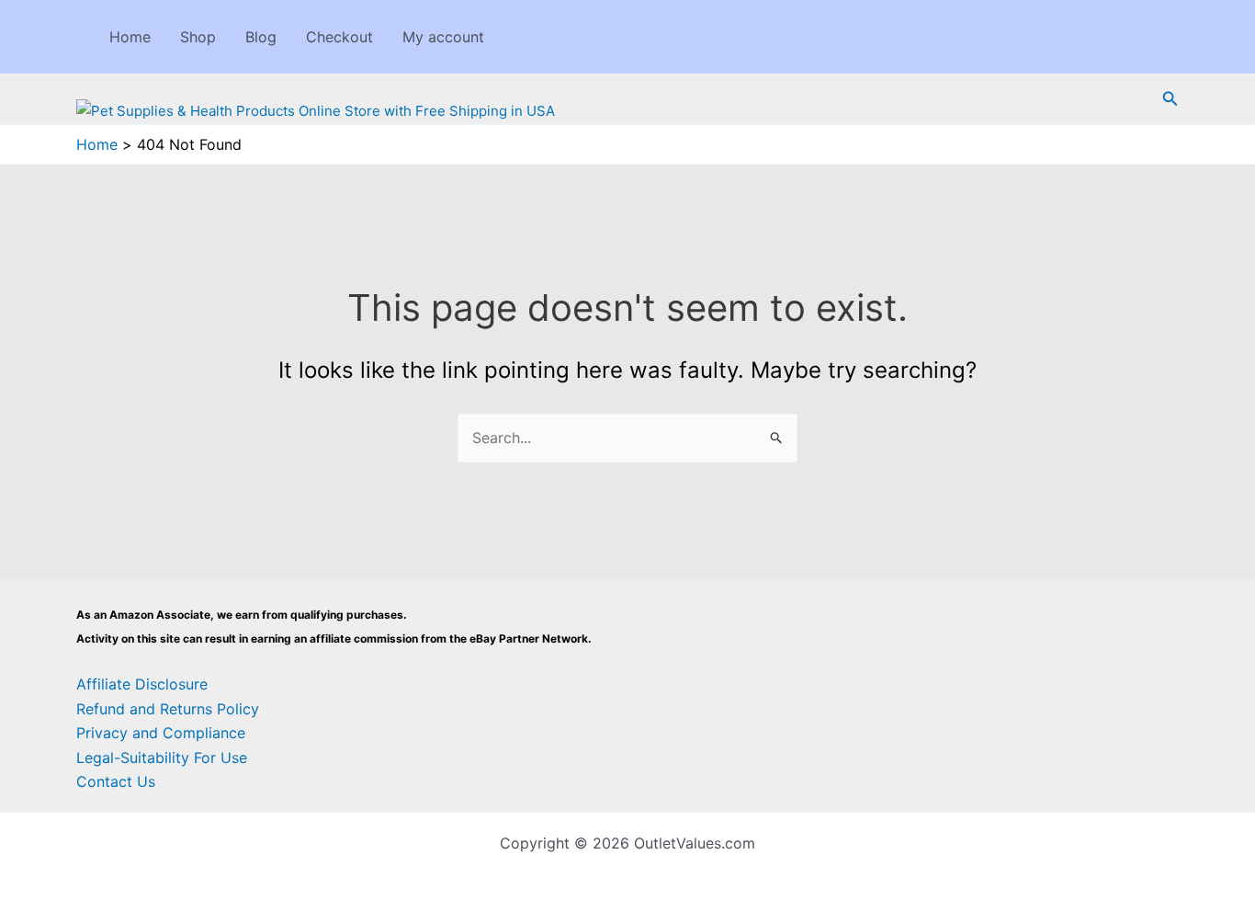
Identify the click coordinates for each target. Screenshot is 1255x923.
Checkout (339, 37)
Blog (261, 37)
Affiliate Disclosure (142, 684)
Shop (198, 37)
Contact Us (115, 781)
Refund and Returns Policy (167, 709)
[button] (1170, 98)
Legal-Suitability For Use (161, 757)
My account (443, 37)
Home (130, 37)
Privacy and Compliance (160, 733)
